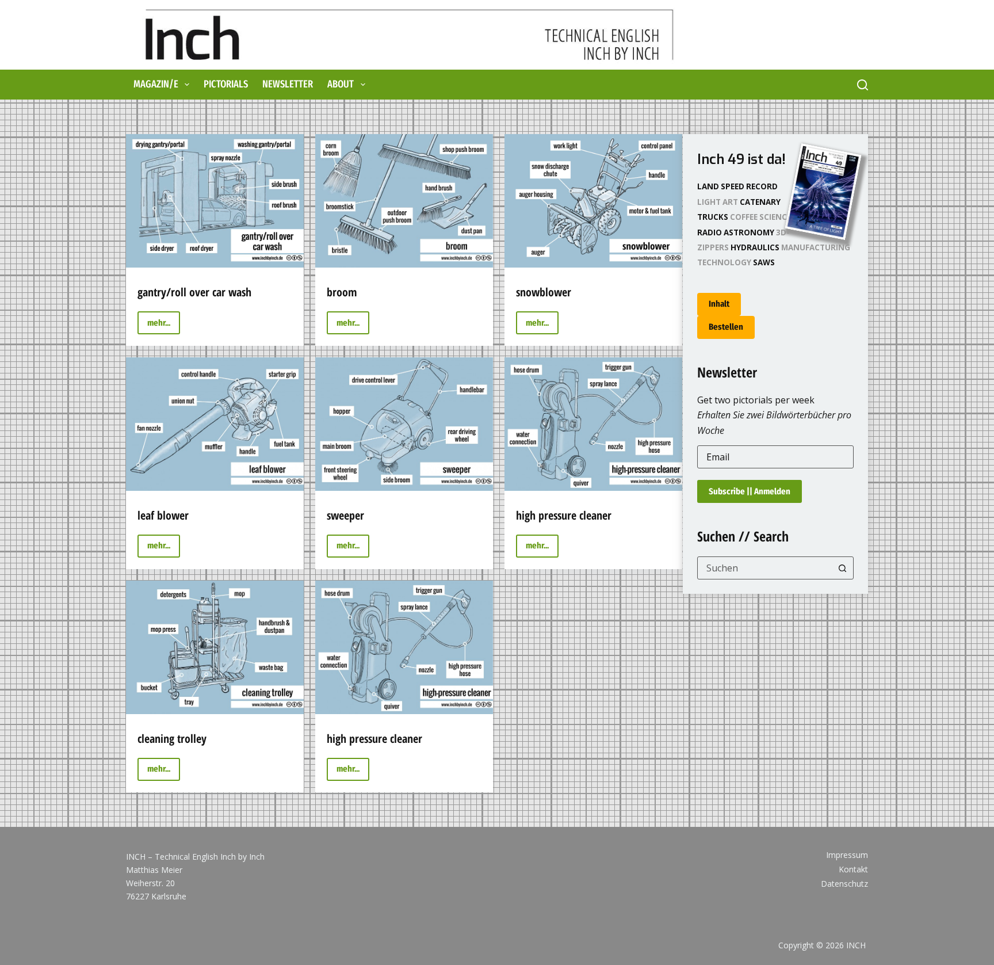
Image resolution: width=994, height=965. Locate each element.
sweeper (345, 515)
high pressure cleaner (563, 515)
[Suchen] (862, 84)
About (340, 84)
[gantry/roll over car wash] (215, 201)
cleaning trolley (172, 738)
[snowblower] (593, 201)
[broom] (404, 201)
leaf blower (163, 515)
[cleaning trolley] (215, 647)
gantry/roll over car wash (194, 292)
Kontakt (853, 869)
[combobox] (765, 567)
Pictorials (226, 84)
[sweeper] (404, 424)
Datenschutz (844, 884)
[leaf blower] (215, 424)
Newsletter (287, 84)
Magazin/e (155, 84)
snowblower (543, 292)
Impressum (847, 855)
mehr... (163, 326)
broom (342, 292)
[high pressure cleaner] (593, 424)
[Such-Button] (842, 568)
